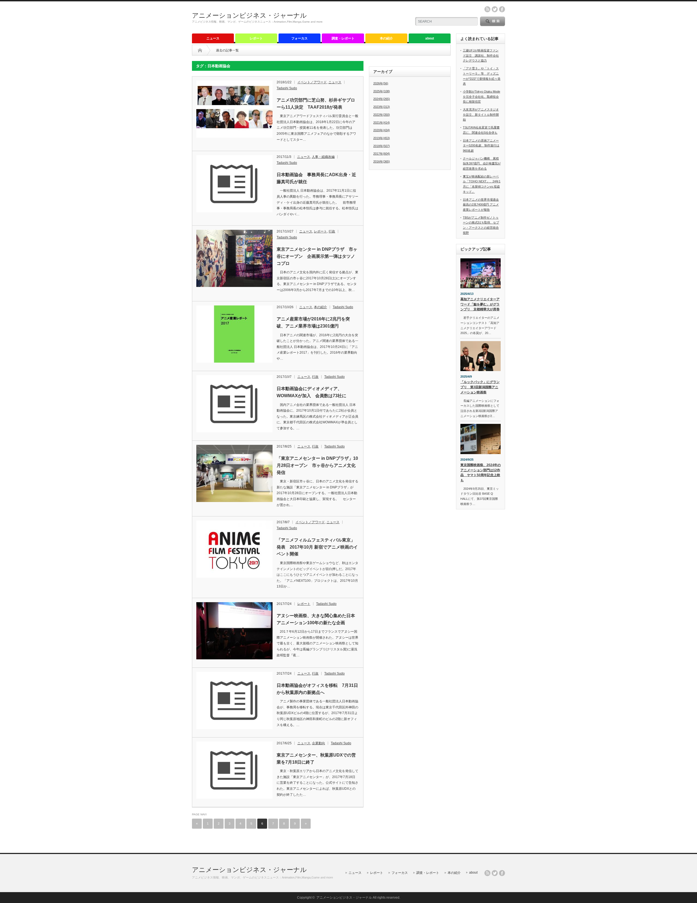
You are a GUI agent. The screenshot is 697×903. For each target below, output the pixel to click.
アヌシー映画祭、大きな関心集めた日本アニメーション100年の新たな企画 (316, 619)
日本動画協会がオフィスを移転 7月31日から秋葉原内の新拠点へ (317, 689)
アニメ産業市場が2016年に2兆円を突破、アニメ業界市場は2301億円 (313, 322)
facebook (502, 9)
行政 (332, 231)
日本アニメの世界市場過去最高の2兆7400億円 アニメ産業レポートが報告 (481, 204)
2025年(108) (381, 91)
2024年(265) (381, 98)
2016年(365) (381, 161)
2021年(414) (381, 122)
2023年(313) (381, 106)
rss (487, 9)
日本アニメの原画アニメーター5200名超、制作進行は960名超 (481, 145)
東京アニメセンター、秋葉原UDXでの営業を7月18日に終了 (316, 758)
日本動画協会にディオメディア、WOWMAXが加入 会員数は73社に (311, 392)
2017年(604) (381, 153)
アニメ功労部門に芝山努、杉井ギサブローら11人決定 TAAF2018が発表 (316, 103)
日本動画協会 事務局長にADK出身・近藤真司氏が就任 (316, 178)
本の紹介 (386, 38)
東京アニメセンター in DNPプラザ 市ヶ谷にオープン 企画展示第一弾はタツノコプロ (317, 256)
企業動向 (318, 743)
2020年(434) (381, 130)
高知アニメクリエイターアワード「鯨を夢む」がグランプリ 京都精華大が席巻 (480, 304)
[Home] (200, 50)
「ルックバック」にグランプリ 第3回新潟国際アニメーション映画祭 (480, 387)
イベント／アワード (312, 82)
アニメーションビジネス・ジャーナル (249, 15)
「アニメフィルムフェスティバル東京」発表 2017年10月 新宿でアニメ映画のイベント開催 (317, 547)
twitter (495, 9)
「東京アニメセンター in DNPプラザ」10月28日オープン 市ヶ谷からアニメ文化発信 (317, 465)
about (429, 38)
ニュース (212, 38)
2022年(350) (381, 114)
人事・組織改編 (323, 157)
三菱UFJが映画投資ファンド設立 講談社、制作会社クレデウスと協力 (481, 55)
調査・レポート (343, 38)
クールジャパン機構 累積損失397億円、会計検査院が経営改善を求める (482, 163)
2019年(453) (381, 138)
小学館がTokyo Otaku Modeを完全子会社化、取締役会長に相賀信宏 (481, 96)
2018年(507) (381, 146)
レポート (256, 38)
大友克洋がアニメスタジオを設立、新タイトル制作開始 (481, 114)
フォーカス (299, 38)
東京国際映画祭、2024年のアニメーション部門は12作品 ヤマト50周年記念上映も (480, 472)
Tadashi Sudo (287, 88)
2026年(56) (380, 83)
